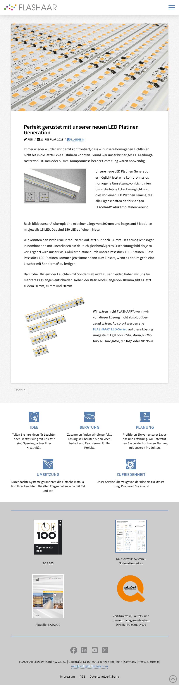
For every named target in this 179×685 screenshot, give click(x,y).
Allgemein (76, 139)
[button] (172, 7)
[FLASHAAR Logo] (30, 7)
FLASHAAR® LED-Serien (110, 329)
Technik (19, 390)
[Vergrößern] (80, 174)
